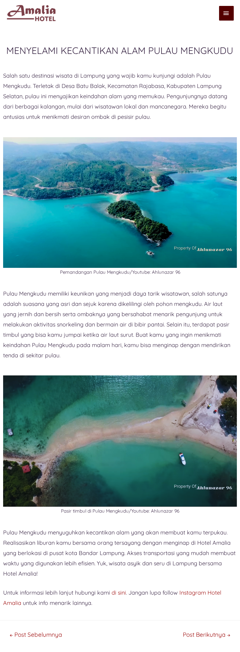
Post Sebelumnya (36, 634)
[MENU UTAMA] (226, 13)
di (114, 592)
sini (122, 592)
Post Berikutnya (206, 634)
